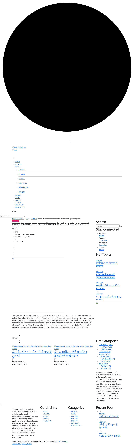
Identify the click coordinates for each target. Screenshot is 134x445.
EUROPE (22, 179)
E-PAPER (18, 164)
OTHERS (22, 192)
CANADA (22, 174)
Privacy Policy (27, 444)
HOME (17, 162)
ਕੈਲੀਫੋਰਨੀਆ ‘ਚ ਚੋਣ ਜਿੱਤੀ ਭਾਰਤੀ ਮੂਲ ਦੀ (32, 354)
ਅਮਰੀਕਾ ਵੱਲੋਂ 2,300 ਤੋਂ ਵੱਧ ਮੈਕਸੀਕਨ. (108, 287)
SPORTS (18, 200)
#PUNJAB (15, 221)
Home (45, 411)
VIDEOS (18, 202)
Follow (101, 236)
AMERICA (22, 170)
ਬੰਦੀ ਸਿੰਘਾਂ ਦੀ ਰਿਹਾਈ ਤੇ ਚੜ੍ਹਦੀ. (106, 264)
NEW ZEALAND (76, 426)
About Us (46, 414)
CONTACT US (20, 207)
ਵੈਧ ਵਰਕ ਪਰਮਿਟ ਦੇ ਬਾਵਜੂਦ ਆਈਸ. (108, 298)
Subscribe (103, 240)
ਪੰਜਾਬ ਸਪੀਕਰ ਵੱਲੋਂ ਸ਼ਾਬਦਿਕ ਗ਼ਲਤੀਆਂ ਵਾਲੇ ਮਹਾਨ (70, 354)
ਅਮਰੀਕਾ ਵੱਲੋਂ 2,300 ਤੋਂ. (109, 435)
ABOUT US (19, 205)
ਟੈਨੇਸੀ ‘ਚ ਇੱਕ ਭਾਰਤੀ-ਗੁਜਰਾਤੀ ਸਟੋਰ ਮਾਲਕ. (105, 276)
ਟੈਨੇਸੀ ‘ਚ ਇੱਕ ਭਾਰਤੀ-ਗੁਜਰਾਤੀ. (108, 426)
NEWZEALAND (24, 187)
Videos (45, 418)
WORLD (18, 166)
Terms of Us (16, 444)
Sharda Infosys (62, 441)
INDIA (17, 198)
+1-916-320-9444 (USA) (57, 139)
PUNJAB (18, 195)
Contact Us (47, 421)
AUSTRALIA (23, 183)
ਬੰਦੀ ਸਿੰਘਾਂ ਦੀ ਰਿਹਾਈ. (109, 416)
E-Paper (46, 416)
